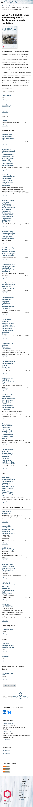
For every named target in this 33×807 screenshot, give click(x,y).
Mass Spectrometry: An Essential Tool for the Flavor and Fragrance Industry (8, 285)
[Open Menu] (2, 2)
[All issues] (3, 739)
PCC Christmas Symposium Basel (7, 606)
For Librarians (7, 756)
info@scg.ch (22, 799)
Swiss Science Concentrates (6, 512)
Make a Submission (9, 685)
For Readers (6, 750)
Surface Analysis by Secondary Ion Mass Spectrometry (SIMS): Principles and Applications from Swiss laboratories (8, 180)
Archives (9, 6)
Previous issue (8, 723)
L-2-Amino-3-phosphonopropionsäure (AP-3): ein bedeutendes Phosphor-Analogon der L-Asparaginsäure (9, 589)
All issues (7, 739)
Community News (7, 629)
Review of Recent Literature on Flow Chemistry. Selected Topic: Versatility (8, 569)
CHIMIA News (6, 95)
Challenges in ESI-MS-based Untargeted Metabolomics (7, 346)
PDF (5, 100)
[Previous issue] (3, 723)
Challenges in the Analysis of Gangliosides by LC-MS (8, 380)
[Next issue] (3, 731)
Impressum (5, 656)
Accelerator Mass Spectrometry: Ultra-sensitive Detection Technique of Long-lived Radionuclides (8, 234)
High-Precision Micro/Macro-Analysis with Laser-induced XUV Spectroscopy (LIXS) (8, 532)
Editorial (4, 120)
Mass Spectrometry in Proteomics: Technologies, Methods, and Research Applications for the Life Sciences (8, 303)
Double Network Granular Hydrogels (8, 550)
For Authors (6, 753)
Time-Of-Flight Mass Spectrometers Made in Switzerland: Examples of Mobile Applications (8, 268)
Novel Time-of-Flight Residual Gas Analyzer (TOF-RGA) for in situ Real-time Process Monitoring (8, 251)
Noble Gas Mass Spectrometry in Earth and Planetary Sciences (8, 137)
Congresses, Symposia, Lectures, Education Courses (8, 645)
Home (3, 6)
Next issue (7, 731)
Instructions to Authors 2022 (6, 106)
